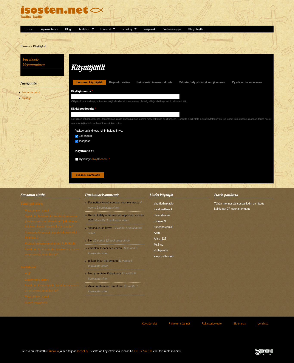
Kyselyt (26, 98)
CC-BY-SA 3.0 (143, 351)
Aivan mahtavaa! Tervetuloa (105, 286)
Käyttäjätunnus (82, 91)
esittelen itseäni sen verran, (105, 248)
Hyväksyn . (94, 159)
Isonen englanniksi (36, 302)
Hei (90, 240)
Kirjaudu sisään (119, 82)
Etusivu (29, 29)
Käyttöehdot (99, 159)
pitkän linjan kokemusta (103, 260)
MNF (28, 273)
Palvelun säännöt (179, 323)
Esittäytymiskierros (37, 279)
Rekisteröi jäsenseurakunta (154, 82)
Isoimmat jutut (31, 92)
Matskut (82, 29)
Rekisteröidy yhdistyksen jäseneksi (202, 82)
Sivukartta (239, 323)
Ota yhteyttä (195, 29)
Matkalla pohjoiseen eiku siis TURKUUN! (50, 243)
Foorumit (104, 29)
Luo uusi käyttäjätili (91, 82)
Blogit (68, 29)
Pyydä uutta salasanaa (247, 82)
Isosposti (84, 141)
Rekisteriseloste (212, 323)
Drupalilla (53, 351)
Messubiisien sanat (37, 210)
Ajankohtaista (49, 29)
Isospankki (149, 29)
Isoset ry (125, 29)
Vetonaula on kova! (100, 227)
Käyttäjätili (39, 46)
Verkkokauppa (172, 29)
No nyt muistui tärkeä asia (104, 273)
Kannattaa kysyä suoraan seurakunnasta (113, 202)
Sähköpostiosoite (83, 108)
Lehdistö (263, 323)
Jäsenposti (86, 135)
